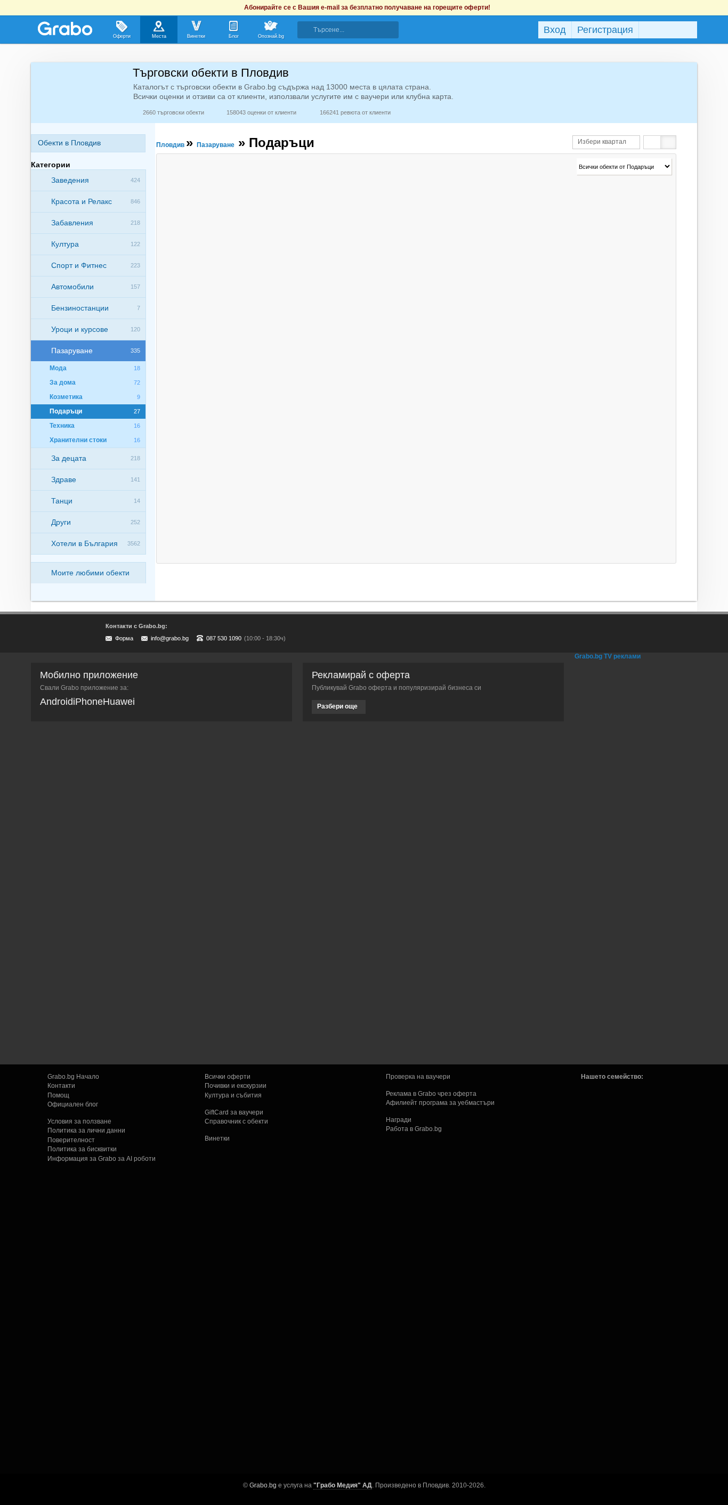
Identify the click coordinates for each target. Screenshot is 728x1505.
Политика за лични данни (86, 1130)
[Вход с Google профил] (694, 29)
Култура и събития (233, 1095)
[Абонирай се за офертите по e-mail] (624, 633)
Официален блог (72, 1104)
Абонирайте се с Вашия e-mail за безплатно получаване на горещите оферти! (367, 7)
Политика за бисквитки (82, 1149)
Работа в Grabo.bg (414, 1129)
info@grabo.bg (170, 638)
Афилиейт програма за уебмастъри (440, 1103)
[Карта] (668, 142)
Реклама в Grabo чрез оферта (431, 1093)
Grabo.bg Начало (73, 1076)
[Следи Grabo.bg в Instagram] (645, 633)
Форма (124, 638)
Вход (555, 30)
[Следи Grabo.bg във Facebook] (689, 633)
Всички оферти (227, 1076)
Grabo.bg (263, 1485)
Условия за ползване (79, 1121)
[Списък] (652, 142)
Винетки (217, 1138)
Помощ (58, 1095)
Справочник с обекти (236, 1121)
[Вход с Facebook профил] (665, 29)
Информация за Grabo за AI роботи (101, 1158)
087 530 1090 (223, 638)
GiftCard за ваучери (234, 1112)
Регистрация (605, 30)
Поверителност (71, 1140)
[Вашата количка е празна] (496, 28)
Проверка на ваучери (418, 1076)
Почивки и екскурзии (235, 1085)
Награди (398, 1120)
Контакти (61, 1085)
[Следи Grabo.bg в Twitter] (667, 633)
